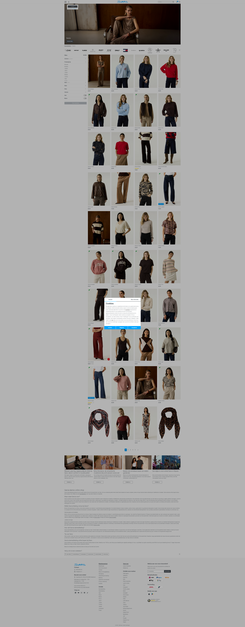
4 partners (127, 309)
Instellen (110, 327)
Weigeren (122, 327)
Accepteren (134, 327)
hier (112, 320)
